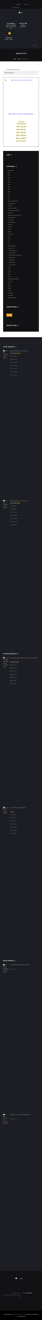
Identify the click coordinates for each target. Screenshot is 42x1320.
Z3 (8, 196)
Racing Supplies (12, 246)
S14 (9, 239)
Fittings (10, 206)
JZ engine (10, 293)
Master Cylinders (12, 208)
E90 (9, 192)
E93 (9, 194)
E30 (9, 175)
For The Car (11, 248)
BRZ (9, 274)
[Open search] (31, 46)
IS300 (9, 291)
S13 (9, 237)
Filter (9, 315)
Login (25, 4)
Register (18, 4)
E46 (9, 182)
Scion (9, 267)
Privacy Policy (22, 1316)
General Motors (12, 218)
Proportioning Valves (13, 211)
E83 (9, 187)
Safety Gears (12, 265)
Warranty (35, 1314)
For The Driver (11, 262)
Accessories (11, 171)
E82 (9, 185)
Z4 (8, 199)
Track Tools (11, 260)
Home (14, 59)
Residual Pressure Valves (14, 215)
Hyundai (10, 225)
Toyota (9, 286)
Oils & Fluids (12, 253)
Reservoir (10, 213)
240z (9, 232)
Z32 (9, 244)
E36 (9, 178)
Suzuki (9, 277)
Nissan (9, 229)
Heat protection (12, 222)
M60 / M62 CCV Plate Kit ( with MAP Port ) (21, 114)
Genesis (10, 227)
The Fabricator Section (13, 279)
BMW (9, 173)
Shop (19, 59)
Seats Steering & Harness (15, 255)
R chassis (10, 234)
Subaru (9, 272)
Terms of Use (29, 1314)
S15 (9, 241)
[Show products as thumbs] (3, 70)
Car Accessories (13, 251)
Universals (10, 295)
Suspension (12, 258)
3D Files (10, 281)
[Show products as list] (5, 70)
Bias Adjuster (11, 204)
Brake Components (13, 201)
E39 (9, 180)
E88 (9, 189)
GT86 (9, 288)
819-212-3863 (23, 23)
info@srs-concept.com (23, 26)
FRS (9, 269)
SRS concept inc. (8, 1314)
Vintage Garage (12, 298)
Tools (9, 284)
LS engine (10, 220)
